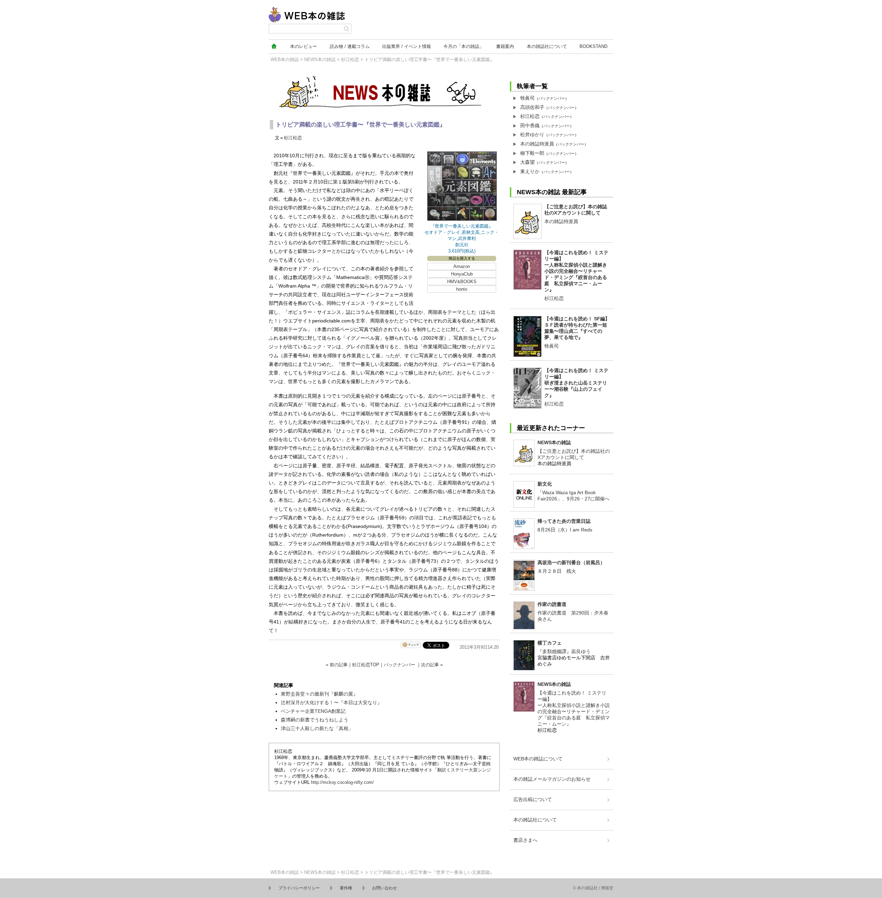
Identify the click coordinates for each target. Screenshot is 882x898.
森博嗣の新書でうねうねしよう (314, 719)
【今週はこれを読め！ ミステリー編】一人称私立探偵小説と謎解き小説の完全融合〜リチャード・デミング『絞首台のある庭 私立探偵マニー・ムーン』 (576, 271)
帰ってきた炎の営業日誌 (564, 521)
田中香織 (530, 125)
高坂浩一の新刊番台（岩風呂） (571, 562)
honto (461, 289)
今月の (463, 46)
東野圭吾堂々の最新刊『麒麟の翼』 (319, 694)
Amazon (461, 266)
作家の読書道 (551, 604)
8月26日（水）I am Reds (564, 529)
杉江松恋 (350, 59)
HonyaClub (462, 274)
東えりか (530, 171)
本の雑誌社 (547, 46)
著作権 (346, 888)
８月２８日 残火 (556, 571)
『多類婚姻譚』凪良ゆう (564, 651)
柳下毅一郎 (532, 153)
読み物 (350, 46)
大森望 (527, 162)
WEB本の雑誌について (538, 758)
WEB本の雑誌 (284, 59)
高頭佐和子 (532, 107)
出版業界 (406, 46)
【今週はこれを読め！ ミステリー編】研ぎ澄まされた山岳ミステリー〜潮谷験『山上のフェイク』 (576, 383)
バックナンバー (399, 664)
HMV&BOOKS (461, 281)
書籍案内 (505, 46)
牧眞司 (527, 98)
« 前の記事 (337, 664)
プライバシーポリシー (299, 888)
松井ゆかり (532, 134)
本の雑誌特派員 (537, 144)
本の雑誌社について (535, 819)
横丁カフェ (549, 643)
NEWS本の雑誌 (320, 59)
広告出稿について (532, 799)
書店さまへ (525, 840)
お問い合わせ (384, 888)
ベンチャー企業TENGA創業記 (313, 711)
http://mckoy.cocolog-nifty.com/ (342, 782)
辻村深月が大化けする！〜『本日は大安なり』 (331, 702)
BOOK (593, 46)
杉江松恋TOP (365, 664)
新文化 (544, 484)
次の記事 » (432, 664)
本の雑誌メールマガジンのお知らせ (552, 779)
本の (303, 46)
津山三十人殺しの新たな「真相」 (317, 728)
